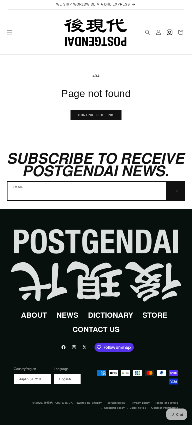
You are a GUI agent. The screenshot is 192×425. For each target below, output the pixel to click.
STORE (154, 315)
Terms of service (166, 402)
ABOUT (34, 315)
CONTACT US (96, 329)
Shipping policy (114, 408)
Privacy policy (140, 402)
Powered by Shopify (88, 402)
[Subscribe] (175, 191)
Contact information (164, 408)
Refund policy (116, 402)
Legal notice (138, 408)
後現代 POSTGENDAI (59, 402)
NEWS (67, 315)
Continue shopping (96, 115)
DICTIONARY (110, 315)
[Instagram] (169, 32)
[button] (9, 32)
